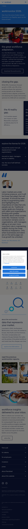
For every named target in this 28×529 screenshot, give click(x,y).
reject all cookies (14, 271)
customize (14, 267)
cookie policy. (6, 263)
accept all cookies (14, 275)
